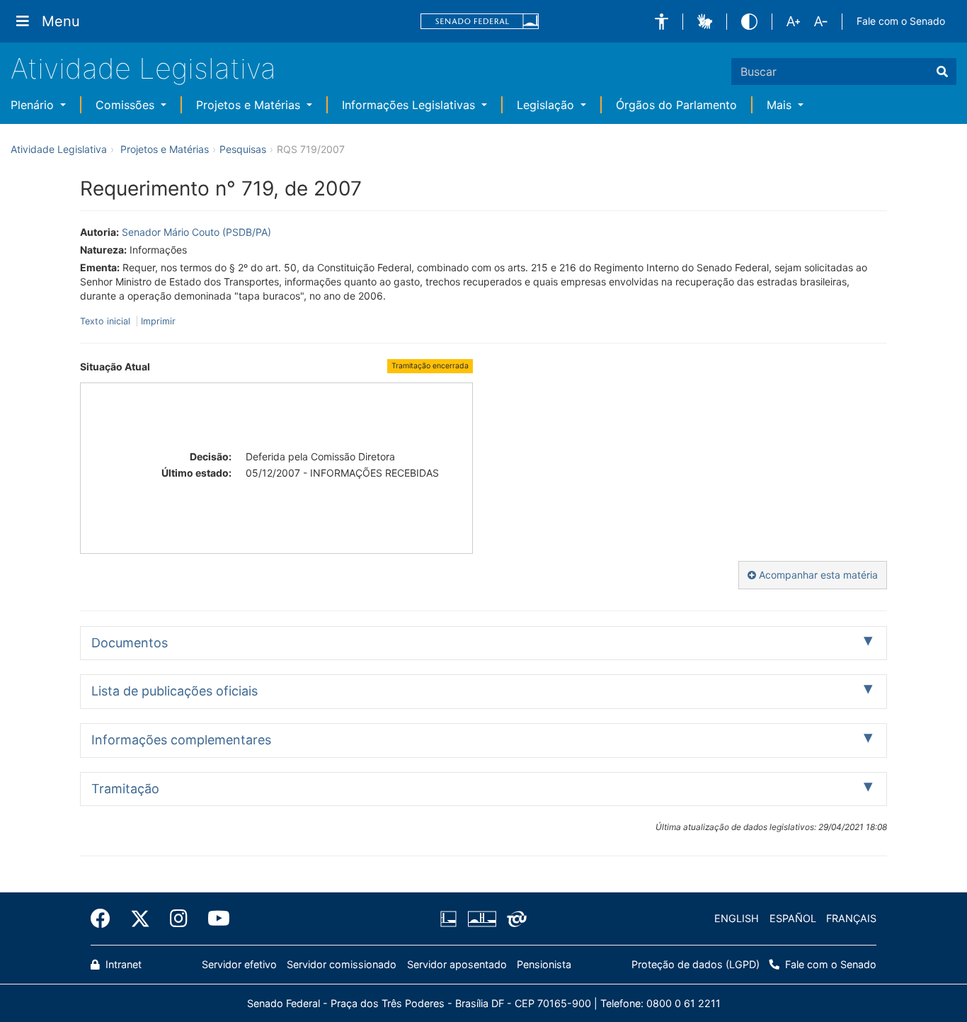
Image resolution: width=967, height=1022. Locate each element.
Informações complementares (181, 739)
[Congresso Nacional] (481, 918)
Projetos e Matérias (250, 105)
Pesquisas (242, 149)
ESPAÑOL (792, 918)
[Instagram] (179, 918)
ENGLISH (736, 918)
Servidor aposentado (457, 964)
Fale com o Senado (901, 21)
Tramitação (125, 788)
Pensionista (544, 964)
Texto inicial (106, 321)
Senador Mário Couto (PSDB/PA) (196, 232)
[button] (661, 21)
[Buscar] (942, 71)
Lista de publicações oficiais (174, 690)
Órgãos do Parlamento (676, 105)
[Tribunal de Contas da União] (514, 918)
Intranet (122, 964)
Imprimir (158, 321)
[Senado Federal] (479, 21)
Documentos (129, 642)
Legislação (547, 105)
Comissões (127, 105)
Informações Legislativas (410, 105)
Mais (781, 105)
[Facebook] (105, 918)
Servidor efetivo (239, 964)
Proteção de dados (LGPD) (695, 964)
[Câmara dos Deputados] (451, 918)
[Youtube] (214, 918)
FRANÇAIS (851, 918)
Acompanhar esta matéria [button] (817, 575)
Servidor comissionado (341, 964)
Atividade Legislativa (143, 68)
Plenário (34, 105)
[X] (140, 918)
